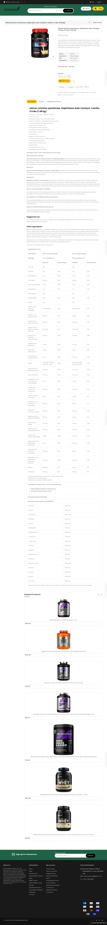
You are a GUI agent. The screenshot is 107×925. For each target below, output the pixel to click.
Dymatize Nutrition (35, 887)
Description (32, 101)
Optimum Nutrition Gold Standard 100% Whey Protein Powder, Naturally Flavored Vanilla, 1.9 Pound (63, 834)
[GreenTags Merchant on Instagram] (99, 920)
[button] (74, 81)
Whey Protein (97, 22)
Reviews (41, 101)
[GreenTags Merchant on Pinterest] (96, 920)
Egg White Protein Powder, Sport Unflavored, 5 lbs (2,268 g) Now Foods (64, 651)
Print (87, 87)
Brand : (61, 54)
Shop (30, 871)
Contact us (49, 887)
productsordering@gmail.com (92, 876)
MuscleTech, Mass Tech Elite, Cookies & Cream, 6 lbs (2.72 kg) (63, 683)
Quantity (61, 73)
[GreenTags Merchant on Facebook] (94, 920)
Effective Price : (63, 67)
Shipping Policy (51, 873)
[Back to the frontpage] (89, 22)
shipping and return (54, 101)
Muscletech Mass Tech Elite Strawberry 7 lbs (63, 620)
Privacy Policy (50, 869)
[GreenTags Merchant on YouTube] (102, 920)
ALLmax (72, 54)
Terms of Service (51, 871)
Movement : (63, 56)
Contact (31, 894)
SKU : (60, 58)
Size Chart (79, 87)
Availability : (63, 60)
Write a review (63, 35)
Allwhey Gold (33, 873)
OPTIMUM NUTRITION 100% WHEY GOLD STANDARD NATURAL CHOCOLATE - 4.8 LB (63, 795)
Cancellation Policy (52, 880)
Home (31, 869)
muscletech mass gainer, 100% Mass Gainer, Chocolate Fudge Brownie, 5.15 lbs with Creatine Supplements (64, 756)
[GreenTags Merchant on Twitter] (91, 920)
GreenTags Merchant (21, 920)
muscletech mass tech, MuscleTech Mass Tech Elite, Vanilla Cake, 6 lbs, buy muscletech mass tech (63, 714)
